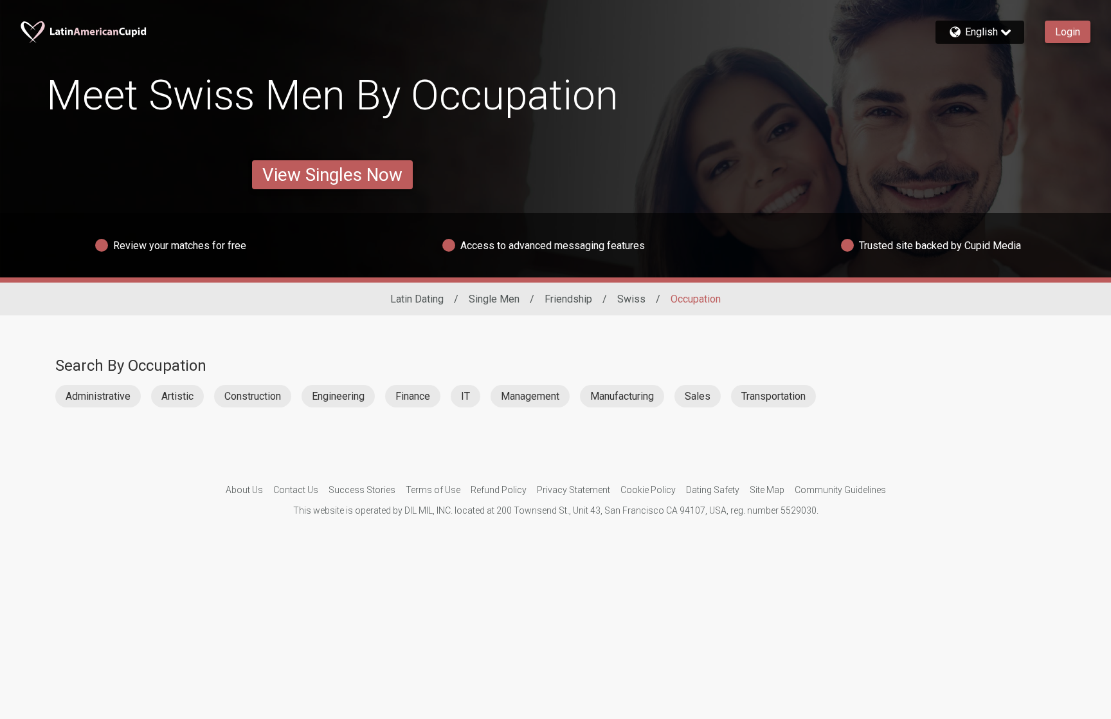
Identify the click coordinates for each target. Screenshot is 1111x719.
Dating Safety (712, 490)
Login (1067, 32)
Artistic (177, 396)
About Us (244, 490)
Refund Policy (499, 490)
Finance (412, 396)
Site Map (767, 490)
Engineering (338, 396)
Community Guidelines (840, 490)
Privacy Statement (573, 490)
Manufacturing (622, 396)
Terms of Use (433, 490)
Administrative (98, 396)
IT (465, 396)
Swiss (631, 299)
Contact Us (295, 490)
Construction (252, 396)
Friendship (568, 299)
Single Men (494, 299)
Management (530, 396)
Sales (697, 396)
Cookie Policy (648, 490)
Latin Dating (417, 299)
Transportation (773, 396)
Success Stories (362, 490)
